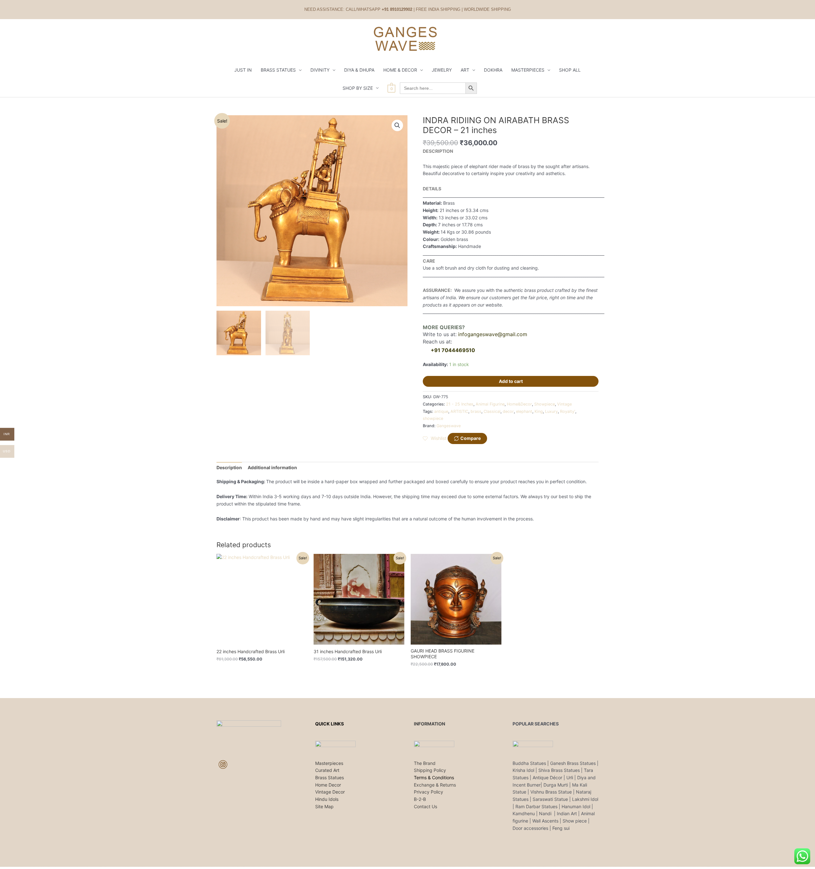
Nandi (546, 813)
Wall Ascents (545, 820)
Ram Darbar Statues (536, 806)
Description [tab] (229, 467)
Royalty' (567, 411)
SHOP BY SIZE (358, 88)
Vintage (564, 404)
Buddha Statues (529, 763)
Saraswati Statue (550, 799)
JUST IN (243, 70)
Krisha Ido (523, 770)
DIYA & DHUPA (359, 70)
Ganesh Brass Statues (573, 763)
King (539, 411)
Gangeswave (448, 425)
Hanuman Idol (576, 806)
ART (465, 70)
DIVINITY (320, 70)
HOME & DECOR (400, 70)
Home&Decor (519, 404)
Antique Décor (547, 777)
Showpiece (544, 404)
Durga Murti (555, 785)
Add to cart (511, 381)
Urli (569, 777)
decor (508, 411)
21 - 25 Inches (459, 404)
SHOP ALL (570, 70)
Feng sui (561, 828)
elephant (524, 411)
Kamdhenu (524, 813)
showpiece (433, 418)
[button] (397, 125)
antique (441, 411)
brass (476, 411)
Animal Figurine (490, 404)
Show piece (575, 820)
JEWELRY (442, 70)
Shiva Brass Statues (559, 770)
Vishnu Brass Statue (551, 792)
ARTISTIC (459, 411)
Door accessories (530, 828)
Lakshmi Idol (585, 799)
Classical (492, 411)
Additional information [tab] (272, 467)
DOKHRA (493, 70)
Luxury (551, 411)
